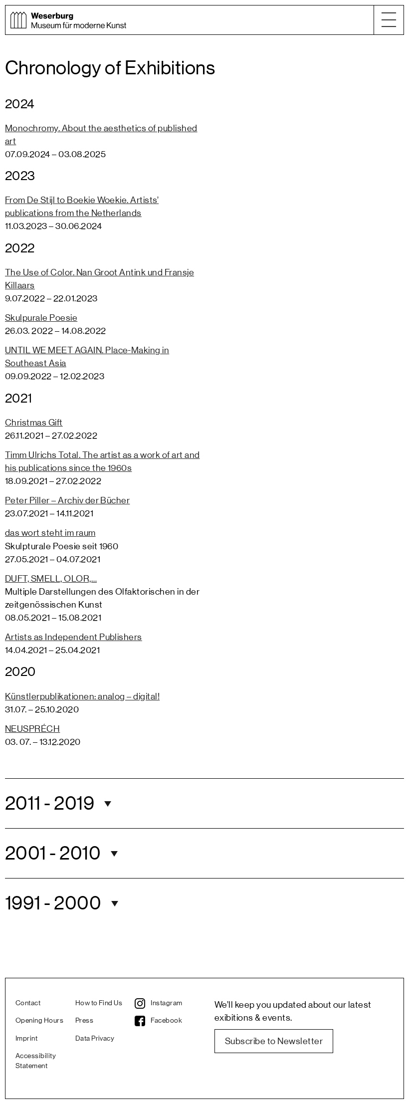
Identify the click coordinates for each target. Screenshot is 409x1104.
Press (84, 1020)
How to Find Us (99, 1003)
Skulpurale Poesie (41, 317)
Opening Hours (39, 1020)
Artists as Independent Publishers (73, 637)
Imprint (26, 1038)
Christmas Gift (34, 422)
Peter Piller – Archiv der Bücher (67, 500)
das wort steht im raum (50, 532)
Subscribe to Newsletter (274, 1041)
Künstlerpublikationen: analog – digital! (82, 696)
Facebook (166, 1020)
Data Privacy (95, 1038)
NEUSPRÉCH (32, 728)
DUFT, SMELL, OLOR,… (51, 578)
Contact (27, 1003)
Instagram (166, 1003)
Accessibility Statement (35, 1061)
